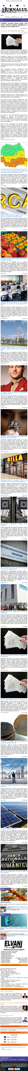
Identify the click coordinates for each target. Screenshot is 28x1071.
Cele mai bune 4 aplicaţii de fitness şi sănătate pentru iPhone (14, 928)
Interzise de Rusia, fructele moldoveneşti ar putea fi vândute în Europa (14, 259)
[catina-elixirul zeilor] (14, 901)
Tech (2, 914)
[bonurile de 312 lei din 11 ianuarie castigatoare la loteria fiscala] (14, 654)
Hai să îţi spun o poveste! (7, 1015)
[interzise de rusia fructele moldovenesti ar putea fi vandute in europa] (14, 257)
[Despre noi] (10, 5)
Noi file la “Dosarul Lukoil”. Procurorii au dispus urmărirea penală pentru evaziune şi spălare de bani (14, 349)
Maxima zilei (23, 1026)
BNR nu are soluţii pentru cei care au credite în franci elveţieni (14, 872)
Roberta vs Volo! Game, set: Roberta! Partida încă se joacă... (13, 1003)
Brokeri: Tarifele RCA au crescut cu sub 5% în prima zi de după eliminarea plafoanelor (14, 215)
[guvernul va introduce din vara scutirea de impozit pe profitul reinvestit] (14, 740)
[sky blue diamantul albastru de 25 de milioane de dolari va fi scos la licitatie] (14, 435)
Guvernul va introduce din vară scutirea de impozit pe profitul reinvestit (14, 742)
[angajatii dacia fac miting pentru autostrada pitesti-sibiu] (14, 610)
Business (24, 20)
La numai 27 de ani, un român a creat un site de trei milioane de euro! (14, 393)
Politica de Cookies (19, 1065)
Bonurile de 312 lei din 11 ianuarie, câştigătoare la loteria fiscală (14, 656)
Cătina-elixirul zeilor (5, 902)
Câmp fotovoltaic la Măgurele (8, 828)
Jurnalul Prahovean (23, 28)
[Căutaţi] (25, 15)
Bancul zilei (24, 965)
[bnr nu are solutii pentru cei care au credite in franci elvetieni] (14, 870)
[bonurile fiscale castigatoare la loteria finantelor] (14, 697)
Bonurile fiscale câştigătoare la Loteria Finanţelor (14, 699)
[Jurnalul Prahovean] (4, 5)
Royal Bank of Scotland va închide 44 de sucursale (14, 524)
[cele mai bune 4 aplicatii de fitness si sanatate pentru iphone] (14, 926)
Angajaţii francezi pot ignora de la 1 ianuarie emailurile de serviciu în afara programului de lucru (14, 304)
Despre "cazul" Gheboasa (7, 991)
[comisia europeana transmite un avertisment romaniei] (14, 784)
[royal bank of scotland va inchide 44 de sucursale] (14, 522)
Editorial (24, 989)
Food (2, 889)
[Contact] (17, 5)
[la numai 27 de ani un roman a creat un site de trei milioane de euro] (14, 391)
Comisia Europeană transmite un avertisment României (14, 786)
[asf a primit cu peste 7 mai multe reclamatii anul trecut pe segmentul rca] (14, 566)
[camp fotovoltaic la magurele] (14, 827)
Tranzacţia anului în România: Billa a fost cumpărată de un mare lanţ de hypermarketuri (14, 480)
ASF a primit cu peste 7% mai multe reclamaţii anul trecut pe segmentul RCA (14, 568)
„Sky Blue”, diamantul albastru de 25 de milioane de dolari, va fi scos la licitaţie (14, 437)
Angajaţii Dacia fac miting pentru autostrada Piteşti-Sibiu (14, 612)
